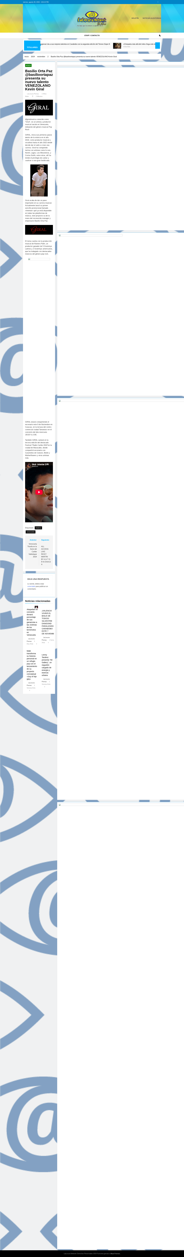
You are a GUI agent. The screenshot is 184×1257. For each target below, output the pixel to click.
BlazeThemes (115, 1253)
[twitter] (29, 18)
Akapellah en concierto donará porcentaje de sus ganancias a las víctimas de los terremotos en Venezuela (32, 622)
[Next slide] (159, 2)
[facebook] (24, 18)
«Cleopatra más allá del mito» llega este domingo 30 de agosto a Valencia (99, 44)
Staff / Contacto (92, 35)
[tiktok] (32, 18)
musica (38, 528)
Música (28, 65)
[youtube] (34, 18)
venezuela (30, 532)
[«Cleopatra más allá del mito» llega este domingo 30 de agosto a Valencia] (65, 47)
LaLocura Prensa (33, 94)
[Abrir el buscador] (156, 35)
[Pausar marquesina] (157, 45)
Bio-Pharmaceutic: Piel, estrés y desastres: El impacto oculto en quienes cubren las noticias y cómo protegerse (123, 2)
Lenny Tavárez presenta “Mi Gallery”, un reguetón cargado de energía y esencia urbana (47, 665)
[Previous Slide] (156, 2)
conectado (31, 586)
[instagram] (27, 18)
